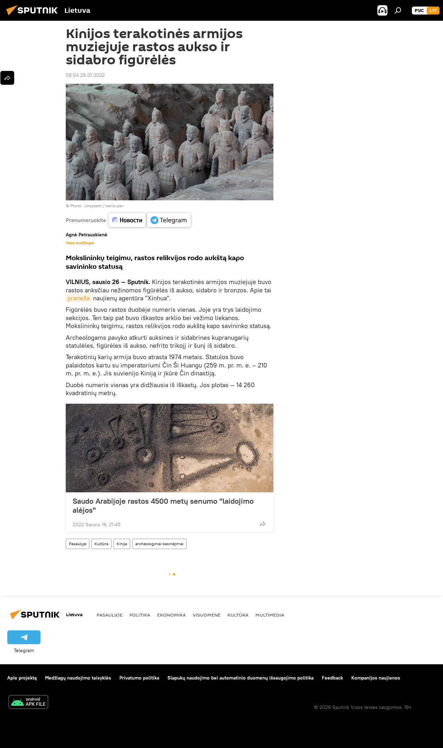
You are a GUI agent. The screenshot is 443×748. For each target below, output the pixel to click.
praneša (78, 298)
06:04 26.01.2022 (85, 75)
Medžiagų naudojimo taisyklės (78, 678)
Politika (139, 615)
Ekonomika (171, 615)
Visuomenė (206, 615)
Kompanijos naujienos (375, 678)
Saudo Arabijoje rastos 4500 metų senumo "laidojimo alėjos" (163, 505)
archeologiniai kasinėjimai (159, 543)
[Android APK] (28, 703)
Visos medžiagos (80, 242)
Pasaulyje (77, 543)
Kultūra (101, 543)
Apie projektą (22, 678)
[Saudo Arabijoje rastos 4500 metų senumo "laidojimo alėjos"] (169, 448)
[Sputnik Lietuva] (33, 16)
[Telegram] (169, 220)
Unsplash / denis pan (104, 205)
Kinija (122, 543)
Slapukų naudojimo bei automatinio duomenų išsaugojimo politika (241, 678)
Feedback (332, 678)
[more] (263, 524)
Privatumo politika (139, 678)
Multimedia (269, 615)
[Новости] (127, 220)
